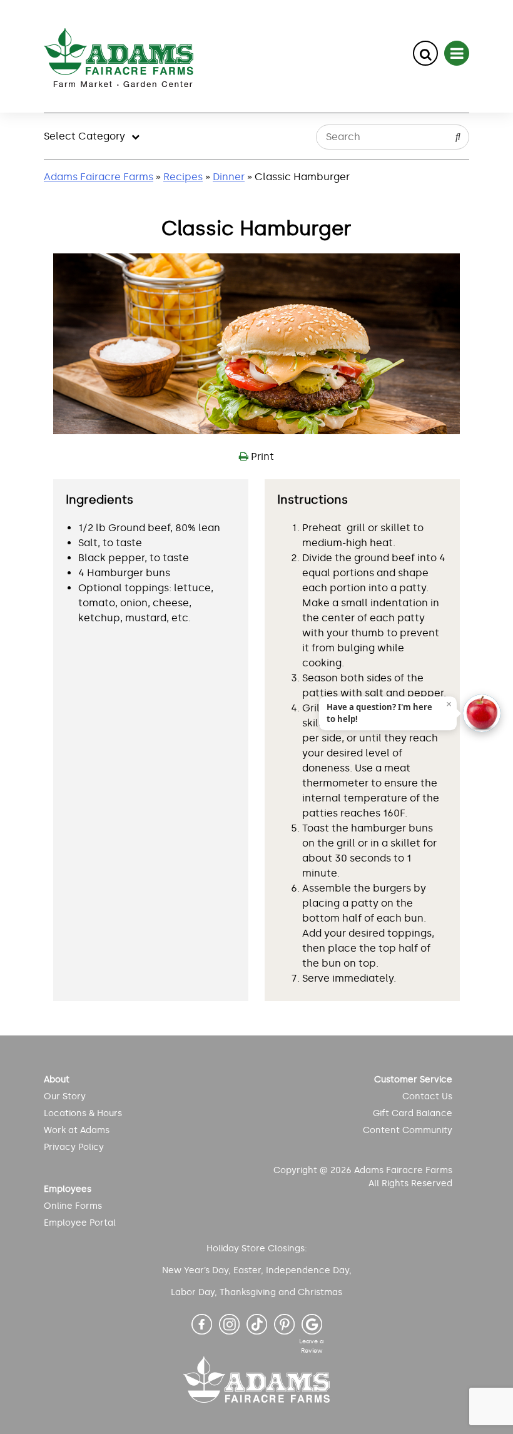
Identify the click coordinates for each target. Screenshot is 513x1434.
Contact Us (427, 1096)
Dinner (229, 177)
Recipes (183, 177)
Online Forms (73, 1206)
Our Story (65, 1096)
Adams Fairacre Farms (98, 177)
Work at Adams (76, 1130)
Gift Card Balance (412, 1113)
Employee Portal (80, 1223)
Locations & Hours (83, 1113)
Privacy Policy (74, 1147)
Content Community (407, 1130)
